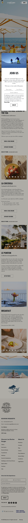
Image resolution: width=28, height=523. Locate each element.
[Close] (23, 56)
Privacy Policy (7, 102)
